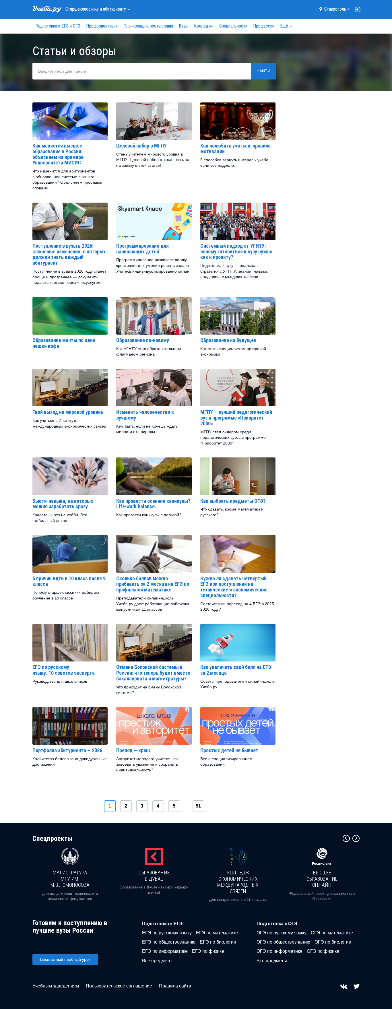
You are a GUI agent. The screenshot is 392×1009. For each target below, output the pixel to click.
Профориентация (102, 26)
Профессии (263, 26)
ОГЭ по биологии (333, 942)
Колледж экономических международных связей (238, 882)
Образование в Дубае (154, 876)
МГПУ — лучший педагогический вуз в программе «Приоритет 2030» (236, 417)
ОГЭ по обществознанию (283, 942)
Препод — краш (133, 750)
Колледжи (204, 26)
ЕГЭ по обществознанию (168, 942)
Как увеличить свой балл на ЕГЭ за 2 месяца (235, 670)
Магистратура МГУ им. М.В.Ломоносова (70, 879)
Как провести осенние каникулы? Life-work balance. (153, 504)
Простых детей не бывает (229, 750)
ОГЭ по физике (323, 951)
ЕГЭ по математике (217, 932)
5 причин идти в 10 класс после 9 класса (69, 581)
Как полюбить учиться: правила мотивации (235, 148)
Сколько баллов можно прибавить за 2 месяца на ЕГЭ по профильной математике (152, 584)
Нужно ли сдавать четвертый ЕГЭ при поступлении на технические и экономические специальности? (233, 586)
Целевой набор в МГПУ (141, 146)
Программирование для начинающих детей (142, 249)
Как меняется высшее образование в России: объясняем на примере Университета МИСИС (58, 154)
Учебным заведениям (55, 985)
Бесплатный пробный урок (65, 959)
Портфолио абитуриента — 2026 (67, 750)
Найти (263, 71)
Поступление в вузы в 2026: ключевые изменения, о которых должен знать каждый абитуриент (69, 254)
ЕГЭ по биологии (218, 942)
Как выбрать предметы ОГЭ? (232, 501)
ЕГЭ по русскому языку (167, 932)
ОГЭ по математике (332, 932)
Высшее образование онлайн (321, 879)
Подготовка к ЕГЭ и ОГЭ (57, 26)
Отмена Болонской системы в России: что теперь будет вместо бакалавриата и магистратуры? (153, 673)
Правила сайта (175, 985)
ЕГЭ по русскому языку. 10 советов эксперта (63, 670)
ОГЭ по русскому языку (281, 932)
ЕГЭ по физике (208, 951)
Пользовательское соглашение (119, 985)
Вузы (183, 26)
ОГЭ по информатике (279, 951)
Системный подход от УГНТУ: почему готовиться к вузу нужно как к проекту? (236, 251)
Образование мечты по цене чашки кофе (63, 343)
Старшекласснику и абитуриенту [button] (96, 9)
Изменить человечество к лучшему (145, 415)
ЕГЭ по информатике (165, 951)
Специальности (233, 26)
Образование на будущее (228, 340)
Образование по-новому (142, 340)
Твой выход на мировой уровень (67, 412)
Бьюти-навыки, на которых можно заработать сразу (62, 504)
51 (198, 806)
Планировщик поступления (148, 26)
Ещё (284, 26)
